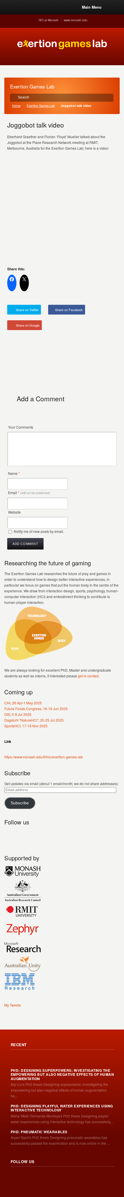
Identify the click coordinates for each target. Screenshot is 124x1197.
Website (14, 512)
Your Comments (20, 427)
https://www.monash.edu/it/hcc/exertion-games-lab (43, 756)
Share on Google (28, 325)
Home (16, 105)
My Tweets (12, 1005)
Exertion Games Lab (41, 105)
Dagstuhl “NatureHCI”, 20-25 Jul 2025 (34, 720)
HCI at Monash (49, 20)
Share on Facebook (69, 309)
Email (29, 492)
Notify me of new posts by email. (39, 531)
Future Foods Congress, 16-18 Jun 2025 (36, 708)
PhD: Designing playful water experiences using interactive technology (62, 1108)
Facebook (34, 835)
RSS (9, 835)
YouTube (47, 835)
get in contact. (88, 675)
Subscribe (20, 803)
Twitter (21, 835)
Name (14, 473)
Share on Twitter (27, 309)
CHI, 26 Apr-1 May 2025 (23, 702)
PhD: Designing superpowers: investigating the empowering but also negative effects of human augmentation (62, 1074)
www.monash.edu (75, 20)
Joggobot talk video (35, 124)
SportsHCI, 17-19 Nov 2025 (26, 725)
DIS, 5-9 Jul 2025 (17, 714)
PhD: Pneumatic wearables (39, 1132)
